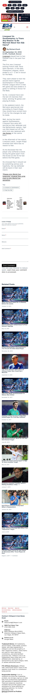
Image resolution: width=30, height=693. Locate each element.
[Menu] (27, 27)
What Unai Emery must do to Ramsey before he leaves (14, 303)
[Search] (14, 27)
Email (4, 228)
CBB (13, 8)
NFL (10, 5)
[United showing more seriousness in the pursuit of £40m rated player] (15, 339)
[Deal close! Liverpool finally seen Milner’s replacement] (15, 497)
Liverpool (6, 56)
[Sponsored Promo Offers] (9, 18)
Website (4, 242)
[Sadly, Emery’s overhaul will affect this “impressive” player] (15, 519)
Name (4, 235)
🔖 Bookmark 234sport (15, 1)
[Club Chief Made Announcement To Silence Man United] (15, 385)
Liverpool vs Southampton (11, 187)
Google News (8, 639)
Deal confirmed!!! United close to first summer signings (14, 325)
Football (12, 54)
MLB (14, 5)
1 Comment (15, 555)
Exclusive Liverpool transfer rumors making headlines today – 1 (14, 483)
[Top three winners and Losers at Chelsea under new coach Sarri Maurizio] (15, 361)
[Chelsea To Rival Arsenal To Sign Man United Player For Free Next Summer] (15, 407)
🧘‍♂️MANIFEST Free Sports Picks (15, 11)
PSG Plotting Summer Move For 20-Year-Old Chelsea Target (15, 439)
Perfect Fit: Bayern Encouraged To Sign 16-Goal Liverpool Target (14, 461)
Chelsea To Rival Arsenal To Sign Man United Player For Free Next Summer (14, 416)
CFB (8, 8)
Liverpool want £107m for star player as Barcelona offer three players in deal (14, 552)
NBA (5, 5)
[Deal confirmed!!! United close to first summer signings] (15, 316)
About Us (17, 608)
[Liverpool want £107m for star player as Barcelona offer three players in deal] (15, 542)
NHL (19, 5)
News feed (10, 608)
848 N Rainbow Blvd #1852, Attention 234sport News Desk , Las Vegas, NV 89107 (15, 633)
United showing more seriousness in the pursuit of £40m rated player (14, 347)
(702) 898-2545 (9, 627)
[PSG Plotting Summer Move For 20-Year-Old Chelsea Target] (15, 430)
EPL (22, 8)
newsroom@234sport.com (13, 622)
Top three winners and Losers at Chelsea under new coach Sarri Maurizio (13, 371)
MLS (17, 8)
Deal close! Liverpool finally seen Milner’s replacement (13, 506)
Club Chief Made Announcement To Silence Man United (13, 394)
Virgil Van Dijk (7, 190)
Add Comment (6, 248)
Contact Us (4, 611)
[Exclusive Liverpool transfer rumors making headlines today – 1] (15, 474)
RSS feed (4, 608)
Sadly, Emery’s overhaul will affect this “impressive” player (15, 528)
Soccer (19, 54)
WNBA (24, 5)
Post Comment (9, 265)
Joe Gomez (7, 133)
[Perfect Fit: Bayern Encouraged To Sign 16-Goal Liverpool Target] (15, 452)
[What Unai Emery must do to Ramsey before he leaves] (15, 294)
